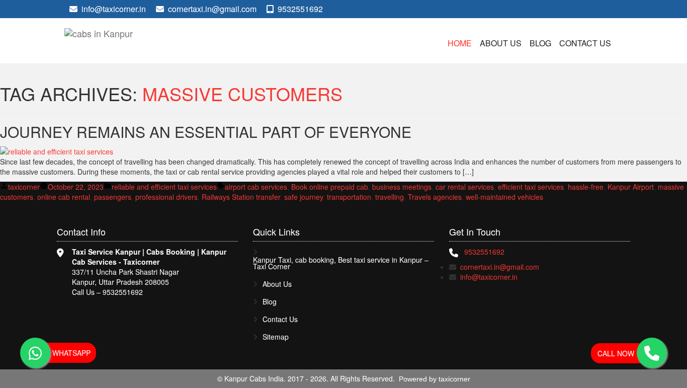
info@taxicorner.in (113, 9)
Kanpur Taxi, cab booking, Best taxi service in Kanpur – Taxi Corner (340, 263)
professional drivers (166, 197)
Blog (540, 43)
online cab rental (63, 197)
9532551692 (299, 9)
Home (460, 43)
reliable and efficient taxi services (164, 187)
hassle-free (586, 187)
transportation (349, 197)
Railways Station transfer (241, 197)
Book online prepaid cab (329, 187)
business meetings (402, 187)
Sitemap (276, 337)
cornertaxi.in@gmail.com (212, 9)
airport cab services (256, 187)
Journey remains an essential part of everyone (205, 131)
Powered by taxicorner (434, 379)
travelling (389, 197)
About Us (501, 43)
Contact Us (585, 43)
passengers (112, 197)
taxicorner (24, 187)
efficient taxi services (531, 187)
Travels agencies (435, 197)
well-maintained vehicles (504, 197)
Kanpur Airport (631, 187)
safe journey (303, 197)
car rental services (465, 187)
